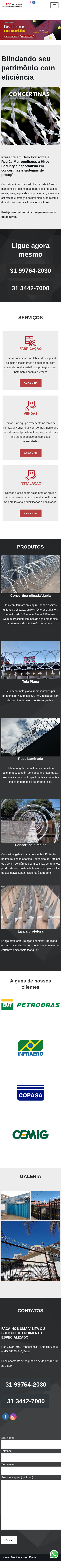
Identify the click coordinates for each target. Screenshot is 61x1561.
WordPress (29, 1557)
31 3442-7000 (30, 288)
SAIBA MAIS (30, 383)
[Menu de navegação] (54, 5)
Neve (6, 1557)
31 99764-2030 (30, 270)
